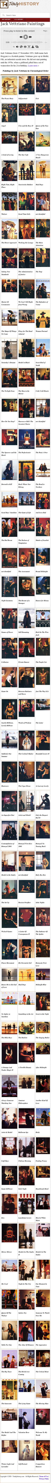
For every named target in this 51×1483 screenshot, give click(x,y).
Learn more (33, 65)
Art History (6, 19)
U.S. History (19, 19)
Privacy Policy (44, 1479)
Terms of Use (43, 1476)
